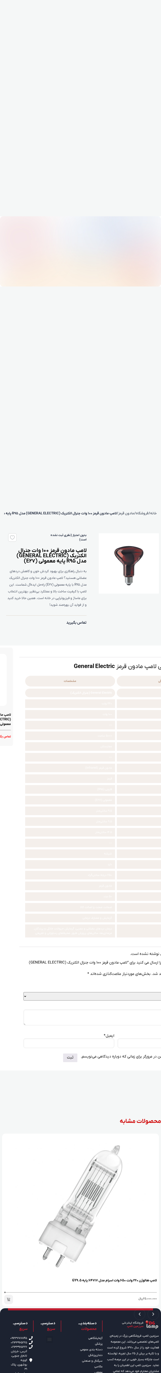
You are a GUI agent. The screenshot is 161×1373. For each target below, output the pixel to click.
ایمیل (109, 1036)
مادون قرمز (126, 513)
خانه (153, 513)
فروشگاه (142, 513)
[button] (8, 1299)
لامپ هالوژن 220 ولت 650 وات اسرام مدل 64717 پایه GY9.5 (114, 1280)
